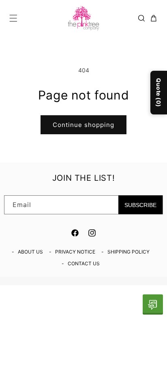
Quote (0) (158, 92)
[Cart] (154, 18)
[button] (13, 18)
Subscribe (140, 205)
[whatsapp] (153, 304)
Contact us (84, 263)
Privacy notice (75, 252)
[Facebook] (75, 232)
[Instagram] (92, 232)
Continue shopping (83, 125)
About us (30, 252)
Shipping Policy (128, 252)
